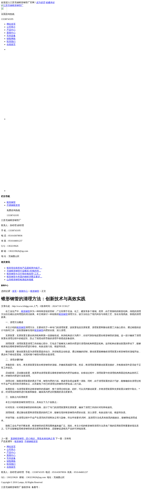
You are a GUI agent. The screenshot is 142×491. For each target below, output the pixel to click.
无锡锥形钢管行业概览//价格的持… (24, 271)
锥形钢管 (11, 202)
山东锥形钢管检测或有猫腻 (20, 279)
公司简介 (11, 27)
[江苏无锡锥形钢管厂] (12, 5)
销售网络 (11, 38)
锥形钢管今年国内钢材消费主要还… (24, 276)
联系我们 (11, 41)
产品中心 (11, 30)
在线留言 (11, 44)
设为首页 (40, 2)
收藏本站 (50, 2)
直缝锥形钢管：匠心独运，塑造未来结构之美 (33, 438)
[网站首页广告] (74, 83)
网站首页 (11, 24)
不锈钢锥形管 (13, 205)
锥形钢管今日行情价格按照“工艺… (24, 274)
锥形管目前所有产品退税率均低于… (24, 268)
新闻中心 (11, 33)
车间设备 (11, 35)
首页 (14, 291)
